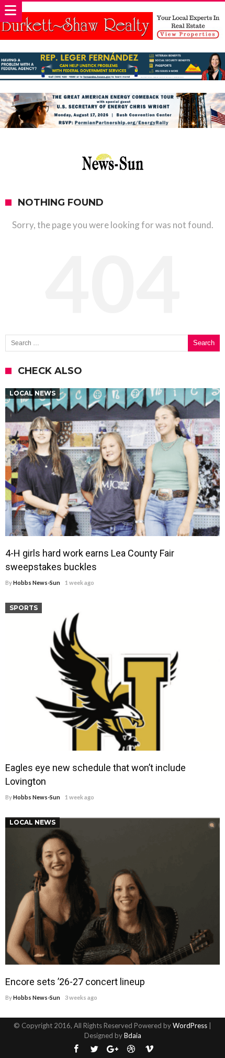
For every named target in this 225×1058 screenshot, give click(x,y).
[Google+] (112, 1049)
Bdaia (132, 1035)
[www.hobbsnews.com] (112, 151)
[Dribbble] (130, 1049)
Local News (32, 393)
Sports (23, 608)
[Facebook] (76, 1049)
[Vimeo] (149, 1049)
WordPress (190, 1025)
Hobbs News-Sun (36, 582)
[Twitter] (94, 1049)
